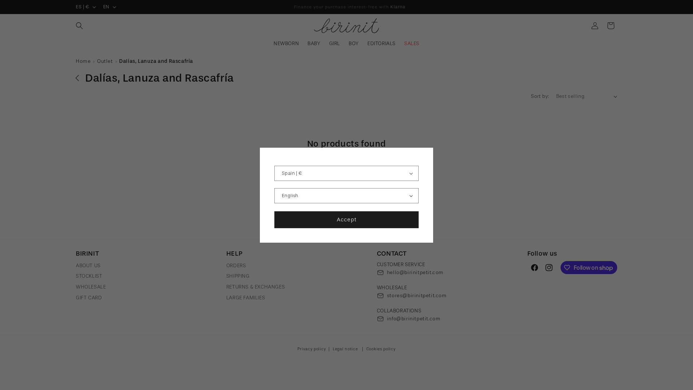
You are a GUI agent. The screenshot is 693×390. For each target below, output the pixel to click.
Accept (347, 219)
